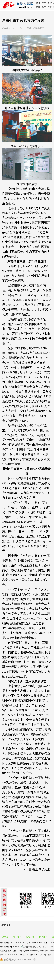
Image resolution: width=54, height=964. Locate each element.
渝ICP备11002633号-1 (8, 955)
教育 (50, 7)
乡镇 (50, 3)
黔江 (38, 3)
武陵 (38, 7)
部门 (44, 3)
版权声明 (30, 937)
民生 (44, 7)
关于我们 (17, 937)
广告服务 (43, 937)
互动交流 (4, 937)
